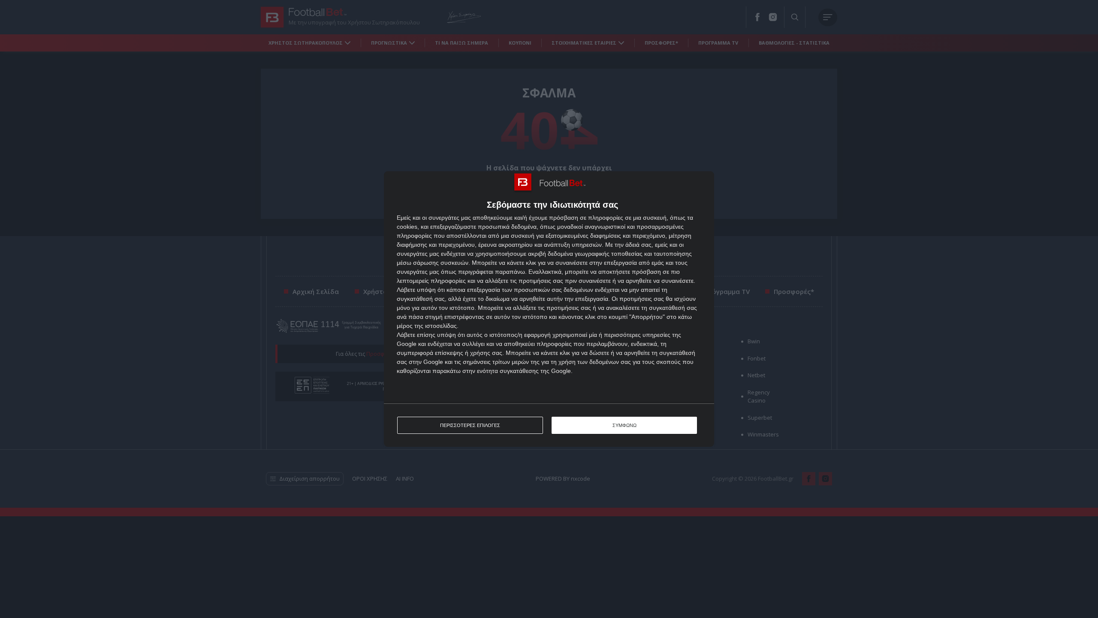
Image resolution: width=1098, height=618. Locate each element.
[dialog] (549, 309)
